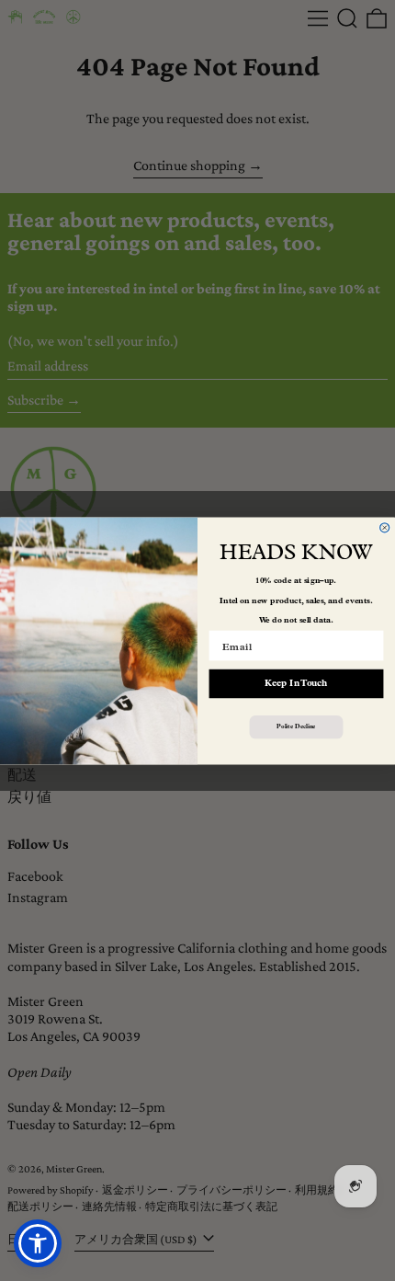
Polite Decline (295, 726)
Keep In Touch (296, 683)
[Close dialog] (384, 527)
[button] (37, 1243)
